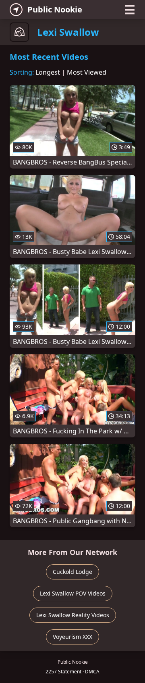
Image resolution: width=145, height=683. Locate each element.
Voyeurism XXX (72, 636)
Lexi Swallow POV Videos (73, 593)
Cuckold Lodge (72, 571)
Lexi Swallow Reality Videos (72, 615)
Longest (47, 72)
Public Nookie (54, 9)
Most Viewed (86, 72)
